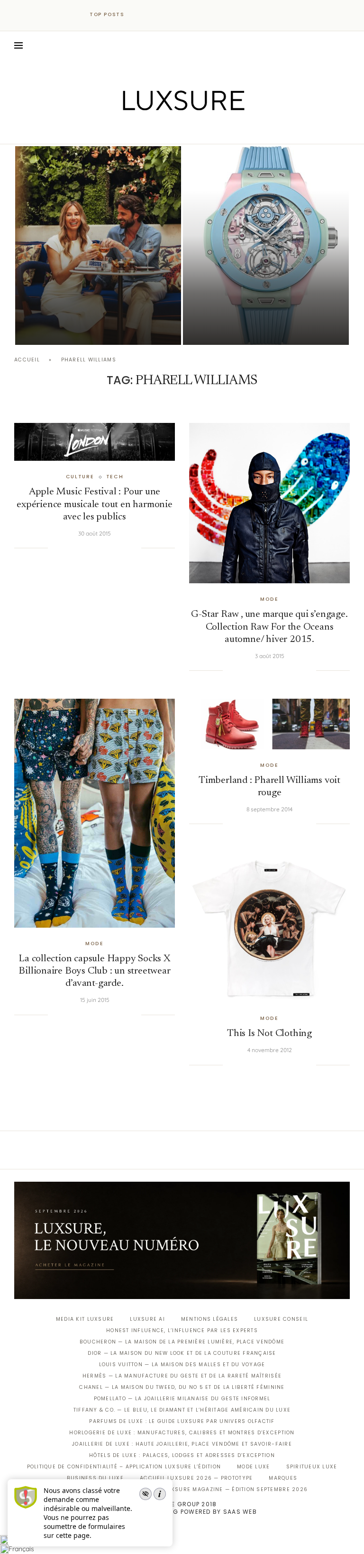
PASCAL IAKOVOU (63, 328)
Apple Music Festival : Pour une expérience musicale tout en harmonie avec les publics (94, 504)
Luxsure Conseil (281, 1319)
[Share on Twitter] (76, 548)
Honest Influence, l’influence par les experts (182, 1330)
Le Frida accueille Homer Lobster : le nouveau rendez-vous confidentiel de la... (96, 304)
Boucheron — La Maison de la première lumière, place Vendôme (182, 1341)
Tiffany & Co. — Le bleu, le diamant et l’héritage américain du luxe (182, 1410)
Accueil (27, 359)
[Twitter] (162, 130)
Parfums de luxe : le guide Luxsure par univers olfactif (181, 1421)
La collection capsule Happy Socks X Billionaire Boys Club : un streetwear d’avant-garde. (94, 971)
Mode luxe (253, 1466)
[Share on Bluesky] (124, 548)
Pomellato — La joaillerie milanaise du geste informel (182, 1398)
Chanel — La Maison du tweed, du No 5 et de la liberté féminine (181, 1387)
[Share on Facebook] (66, 548)
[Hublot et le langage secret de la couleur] (266, 245)
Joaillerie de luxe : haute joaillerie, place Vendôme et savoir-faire (182, 1444)
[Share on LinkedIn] (95, 548)
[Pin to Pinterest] (85, 548)
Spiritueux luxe (311, 1466)
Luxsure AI (147, 1319)
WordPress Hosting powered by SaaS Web (182, 1512)
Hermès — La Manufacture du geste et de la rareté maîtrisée (182, 1375)
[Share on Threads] (114, 548)
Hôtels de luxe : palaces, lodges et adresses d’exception (182, 1455)
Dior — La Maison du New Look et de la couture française (182, 1353)
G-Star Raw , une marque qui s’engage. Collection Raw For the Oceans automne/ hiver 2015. (269, 627)
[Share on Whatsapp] (105, 548)
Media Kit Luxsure (85, 1319)
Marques (283, 1478)
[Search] (345, 45)
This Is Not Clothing (269, 1034)
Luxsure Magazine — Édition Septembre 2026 (236, 1489)
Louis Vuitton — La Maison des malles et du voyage (182, 1364)
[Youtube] (202, 130)
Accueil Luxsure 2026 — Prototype (196, 1478)
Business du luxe (95, 1478)
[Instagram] (175, 130)
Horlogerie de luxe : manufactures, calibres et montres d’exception (181, 1432)
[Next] (152, 14)
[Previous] (140, 14)
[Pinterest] (188, 130)
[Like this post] (55, 548)
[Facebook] (149, 130)
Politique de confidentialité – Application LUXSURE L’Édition (124, 1466)
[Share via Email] (134, 548)
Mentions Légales (209, 1319)
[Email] (215, 130)
